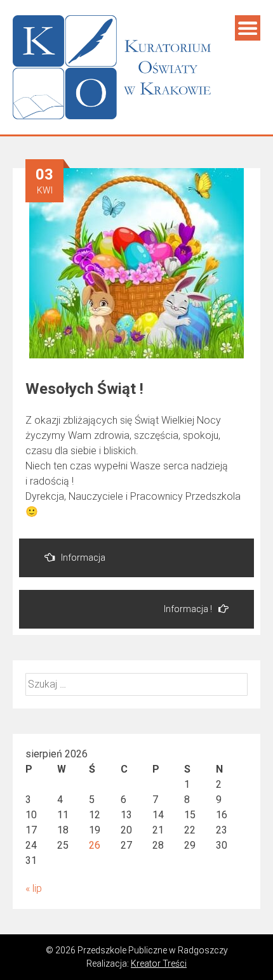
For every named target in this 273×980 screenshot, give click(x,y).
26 (94, 845)
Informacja (83, 557)
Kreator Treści (159, 963)
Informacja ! (188, 609)
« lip (33, 888)
